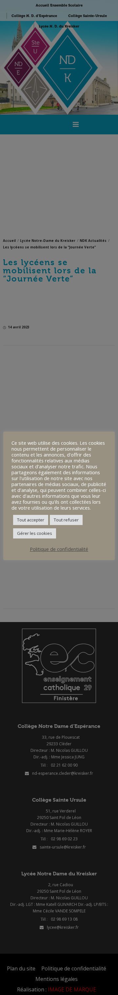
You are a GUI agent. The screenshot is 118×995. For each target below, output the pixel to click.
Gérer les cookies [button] (34, 533)
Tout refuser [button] (66, 520)
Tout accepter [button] (30, 520)
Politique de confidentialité (59, 549)
